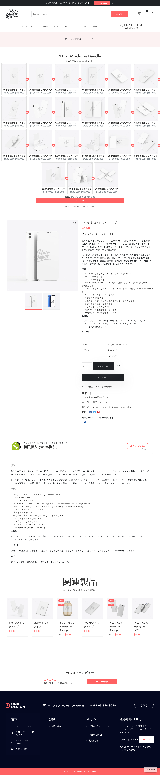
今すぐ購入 (103, 377)
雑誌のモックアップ (41, 624)
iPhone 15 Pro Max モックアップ (141, 626)
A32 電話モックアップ (16, 624)
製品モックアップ (101, 402)
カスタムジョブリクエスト (64, 26)
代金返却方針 (95, 735)
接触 (95, 26)
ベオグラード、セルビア (25, 733)
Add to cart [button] (80, 202)
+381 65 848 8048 (22, 742)
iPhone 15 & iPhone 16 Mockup (115, 626)
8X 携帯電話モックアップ (14, 90)
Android (96, 407)
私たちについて (28, 26)
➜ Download (102, 3)
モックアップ (114, 356)
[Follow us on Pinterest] (98, 412)
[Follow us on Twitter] (94, 412)
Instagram (114, 407)
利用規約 (93, 740)
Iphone (129, 407)
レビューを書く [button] (102, 681)
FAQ (84, 26)
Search (119, 14)
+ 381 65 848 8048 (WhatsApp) (135, 26)
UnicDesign (113, 350)
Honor (105, 407)
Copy (144, 449)
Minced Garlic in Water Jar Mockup (66, 626)
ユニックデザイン (25, 726)
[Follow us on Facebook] (90, 412)
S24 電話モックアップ (91, 624)
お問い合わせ (23, 748)
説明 (13, 465)
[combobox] (80, 14)
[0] (146, 13)
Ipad (123, 407)
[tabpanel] (33, 301)
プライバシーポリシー (99, 728)
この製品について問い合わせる (99, 386)
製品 (44, 26)
